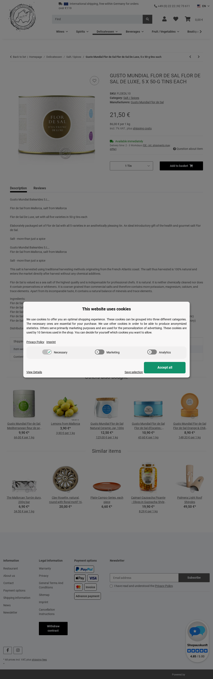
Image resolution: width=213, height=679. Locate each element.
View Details (34, 372)
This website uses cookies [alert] (106, 308)
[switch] (47, 351)
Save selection (134, 372)
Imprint (51, 342)
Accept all (164, 367)
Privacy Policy (35, 342)
